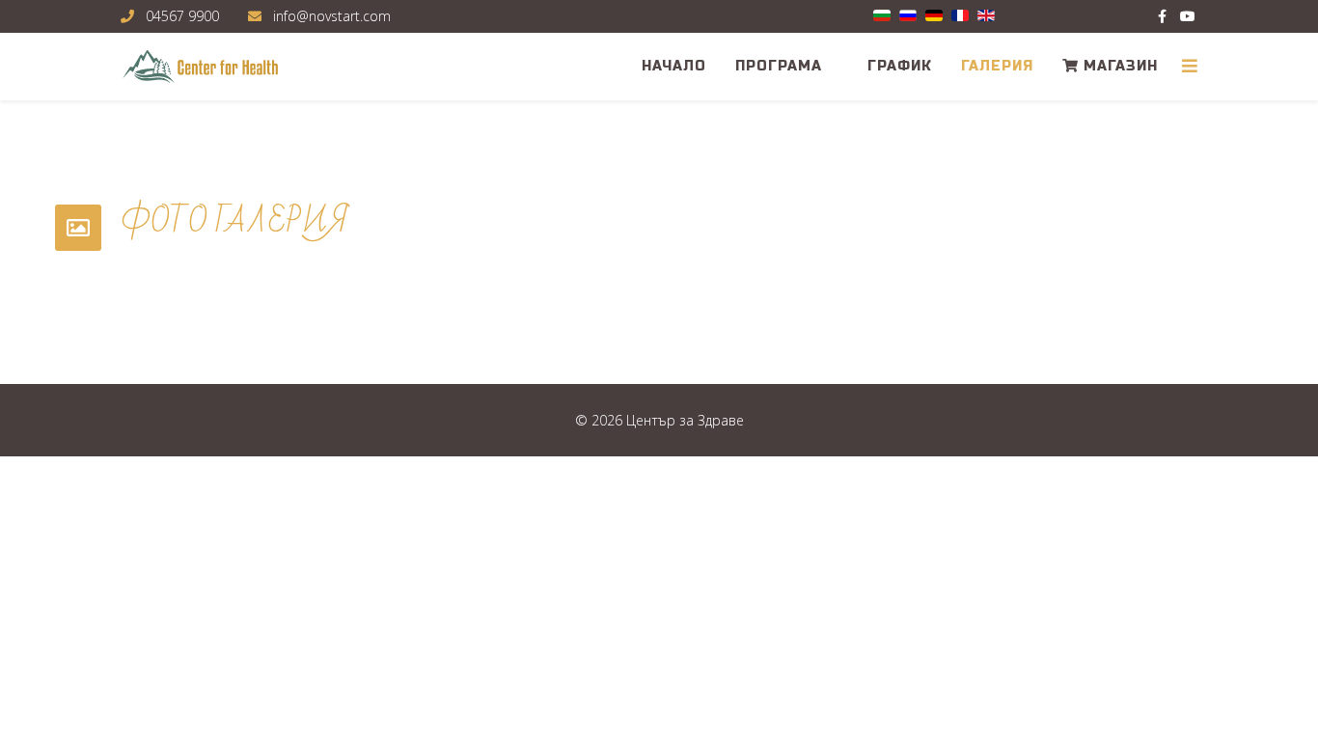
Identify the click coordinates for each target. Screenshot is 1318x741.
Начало (674, 66)
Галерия (997, 66)
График (899, 66)
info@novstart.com (332, 16)
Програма (778, 66)
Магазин (1118, 66)
